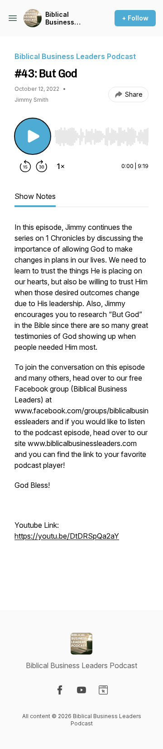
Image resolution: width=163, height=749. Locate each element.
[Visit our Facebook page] (59, 689)
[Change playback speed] (61, 166)
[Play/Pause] (32, 136)
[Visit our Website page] (103, 689)
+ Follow (135, 18)
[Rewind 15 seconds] (25, 166)
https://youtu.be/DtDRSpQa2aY (66, 536)
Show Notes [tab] (35, 196)
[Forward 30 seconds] (41, 166)
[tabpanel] (81, 401)
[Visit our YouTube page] (81, 689)
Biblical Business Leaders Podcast (59, 18)
